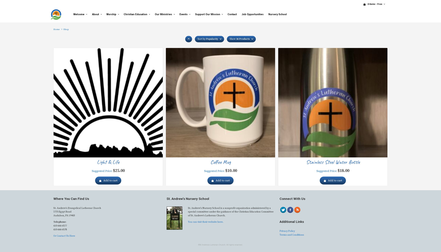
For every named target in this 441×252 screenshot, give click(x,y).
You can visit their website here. (205, 222)
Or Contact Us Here (64, 236)
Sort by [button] (208, 39)
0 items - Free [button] (375, 4)
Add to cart (110, 180)
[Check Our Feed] (297, 210)
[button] (188, 39)
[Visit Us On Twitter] (283, 210)
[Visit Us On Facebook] (290, 210)
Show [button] (240, 39)
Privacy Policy (287, 231)
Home (56, 29)
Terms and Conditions (292, 234)
